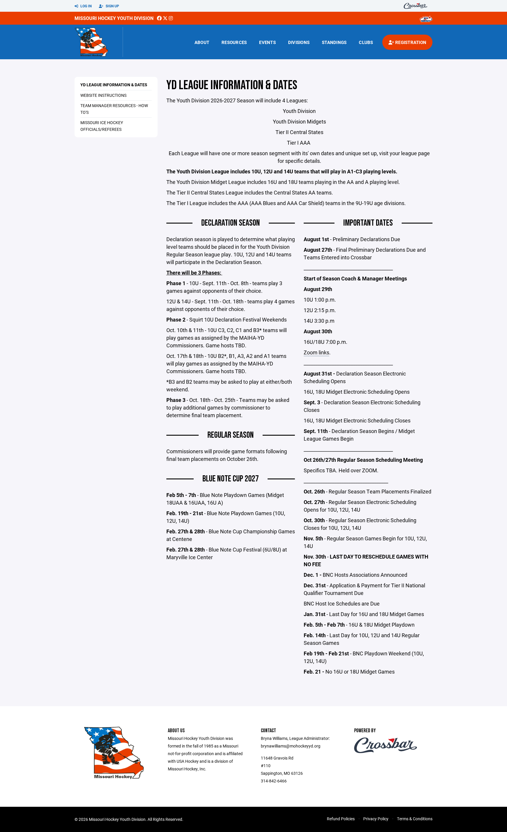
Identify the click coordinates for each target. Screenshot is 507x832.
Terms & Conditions (414, 818)
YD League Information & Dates (113, 84)
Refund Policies (341, 818)
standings (334, 42)
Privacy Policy (375, 818)
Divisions (299, 42)
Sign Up (112, 6)
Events (267, 42)
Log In (86, 6)
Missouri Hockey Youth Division (114, 18)
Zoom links (316, 352)
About (202, 42)
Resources (234, 42)
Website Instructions (103, 95)
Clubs (366, 42)
